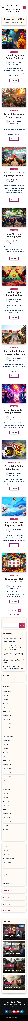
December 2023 (7, 822)
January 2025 (7, 768)
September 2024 (8, 785)
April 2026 (6, 707)
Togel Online (6, 875)
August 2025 (7, 740)
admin (10, 62)
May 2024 (6, 801)
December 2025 (7, 724)
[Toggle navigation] (3, 7)
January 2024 (7, 817)
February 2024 (7, 813)
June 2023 (6, 826)
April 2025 (6, 756)
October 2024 (7, 781)
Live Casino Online (14, 462)
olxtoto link (6, 897)
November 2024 (7, 777)
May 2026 (6, 703)
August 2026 (7, 691)
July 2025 (6, 744)
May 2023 (6, 830)
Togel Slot (6, 879)
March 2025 (6, 760)
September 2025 (8, 736)
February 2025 (7, 764)
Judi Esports (6, 854)
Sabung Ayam (14, 51)
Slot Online (14, 406)
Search (5, 620)
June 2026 (6, 699)
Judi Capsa (6, 850)
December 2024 (7, 773)
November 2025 (7, 728)
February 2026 (7, 715)
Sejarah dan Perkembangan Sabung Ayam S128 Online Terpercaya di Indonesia (13, 660)
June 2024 (6, 797)
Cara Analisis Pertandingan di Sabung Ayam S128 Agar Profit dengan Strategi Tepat (12, 647)
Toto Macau (6, 883)
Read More (14, 80)
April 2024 (6, 805)
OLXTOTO (20, 1017)
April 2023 (6, 834)
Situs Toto (6, 890)
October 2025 (7, 732)
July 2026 (6, 695)
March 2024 (6, 809)
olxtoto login (6, 904)
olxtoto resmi (6, 910)
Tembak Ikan (14, 519)
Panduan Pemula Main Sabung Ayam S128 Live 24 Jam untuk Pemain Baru (14, 654)
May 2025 (6, 752)
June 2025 (6, 748)
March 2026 (6, 711)
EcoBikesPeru (13, 6)
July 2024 (6, 793)
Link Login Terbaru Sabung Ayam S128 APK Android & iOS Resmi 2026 (13, 667)
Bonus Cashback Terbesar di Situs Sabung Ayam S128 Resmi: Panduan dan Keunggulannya (13, 640)
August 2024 (7, 789)
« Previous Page (14, 614)
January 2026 (7, 719)
